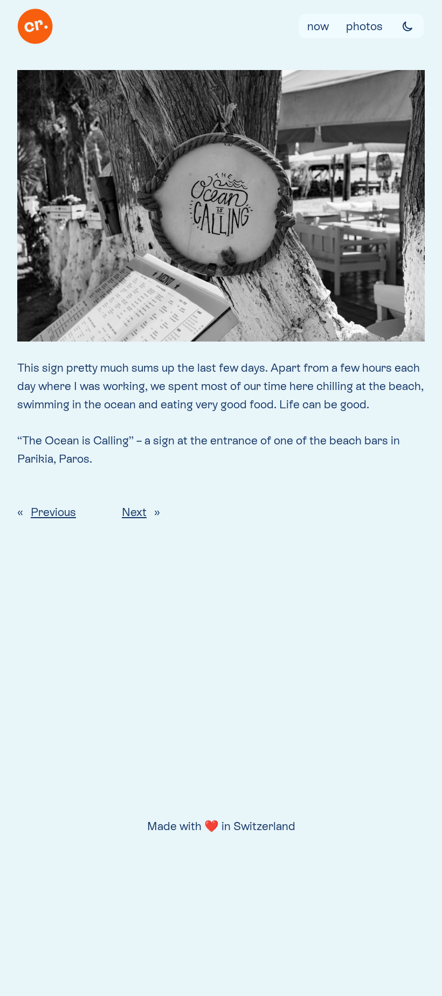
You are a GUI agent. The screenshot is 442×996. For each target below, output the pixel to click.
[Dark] (407, 26)
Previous (53, 512)
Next (134, 512)
